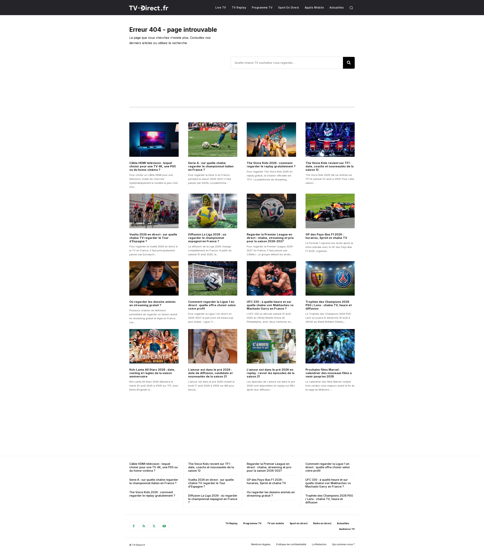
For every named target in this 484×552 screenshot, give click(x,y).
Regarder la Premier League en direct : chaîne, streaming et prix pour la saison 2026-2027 (270, 238)
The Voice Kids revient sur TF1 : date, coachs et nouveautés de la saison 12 (330, 166)
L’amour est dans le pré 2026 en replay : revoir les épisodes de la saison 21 (270, 373)
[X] (154, 526)
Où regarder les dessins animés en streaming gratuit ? (152, 303)
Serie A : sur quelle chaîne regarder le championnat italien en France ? (210, 166)
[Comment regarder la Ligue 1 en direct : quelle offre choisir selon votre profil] (212, 278)
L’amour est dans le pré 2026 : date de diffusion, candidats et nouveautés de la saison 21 (210, 373)
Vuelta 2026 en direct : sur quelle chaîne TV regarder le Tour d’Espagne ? (153, 238)
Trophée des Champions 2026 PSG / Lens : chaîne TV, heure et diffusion (329, 305)
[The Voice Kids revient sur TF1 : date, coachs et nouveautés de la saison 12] (330, 139)
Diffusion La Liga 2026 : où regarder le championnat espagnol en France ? (207, 238)
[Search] (349, 63)
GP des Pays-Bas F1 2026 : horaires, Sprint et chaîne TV (326, 236)
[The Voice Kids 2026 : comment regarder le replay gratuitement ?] (271, 139)
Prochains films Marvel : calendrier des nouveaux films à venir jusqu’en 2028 (329, 373)
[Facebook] (133, 526)
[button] (351, 7)
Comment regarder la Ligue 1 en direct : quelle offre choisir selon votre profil (212, 305)
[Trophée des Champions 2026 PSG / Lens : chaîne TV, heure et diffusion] (330, 278)
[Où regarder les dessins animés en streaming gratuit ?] (154, 278)
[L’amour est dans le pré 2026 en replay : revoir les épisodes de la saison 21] (271, 346)
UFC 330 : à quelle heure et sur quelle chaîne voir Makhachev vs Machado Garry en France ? (270, 305)
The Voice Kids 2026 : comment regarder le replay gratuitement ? (271, 164)
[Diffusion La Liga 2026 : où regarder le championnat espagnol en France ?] (212, 211)
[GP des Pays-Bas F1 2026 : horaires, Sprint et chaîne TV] (330, 211)
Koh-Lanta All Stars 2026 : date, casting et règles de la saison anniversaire (152, 373)
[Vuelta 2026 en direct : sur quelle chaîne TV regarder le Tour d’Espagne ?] (154, 211)
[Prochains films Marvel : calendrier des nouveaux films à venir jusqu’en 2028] (330, 346)
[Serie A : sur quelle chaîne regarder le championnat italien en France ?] (212, 139)
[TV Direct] (153, 8)
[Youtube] (164, 526)
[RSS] (144, 526)
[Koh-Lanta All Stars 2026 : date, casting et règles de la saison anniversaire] (154, 346)
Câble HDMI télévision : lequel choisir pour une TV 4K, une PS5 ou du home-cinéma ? (152, 166)
